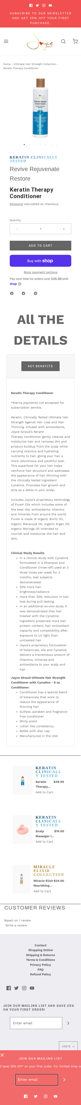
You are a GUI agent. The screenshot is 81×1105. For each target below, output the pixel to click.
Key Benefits (40, 366)
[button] (40, 108)
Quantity (15, 220)
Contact (40, 945)
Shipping (16, 204)
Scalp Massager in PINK (44, 834)
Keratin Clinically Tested (34, 159)
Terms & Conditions (40, 959)
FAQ (40, 969)
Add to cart (40, 245)
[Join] (68, 1023)
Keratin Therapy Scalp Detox (45, 785)
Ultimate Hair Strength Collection (35, 64)
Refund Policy (40, 974)
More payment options (40, 272)
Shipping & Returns (40, 955)
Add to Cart (44, 792)
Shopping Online (40, 950)
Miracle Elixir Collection (48, 871)
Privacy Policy (40, 964)
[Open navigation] (6, 41)
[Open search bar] (63, 41)
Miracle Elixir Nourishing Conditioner (43, 884)
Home (7, 64)
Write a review (16, 925)
